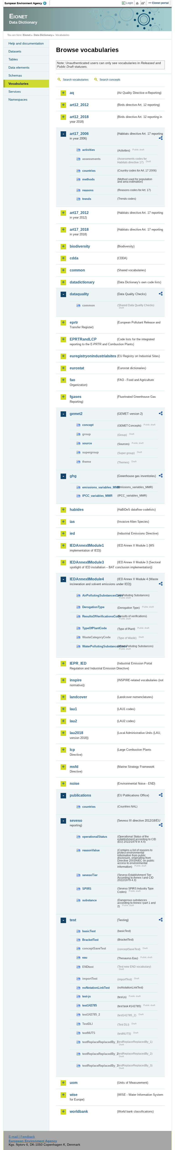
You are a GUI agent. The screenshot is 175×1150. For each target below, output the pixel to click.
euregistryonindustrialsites (93, 356)
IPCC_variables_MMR (97, 495)
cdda (74, 258)
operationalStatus (94, 836)
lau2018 (76, 733)
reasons (87, 190)
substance (89, 900)
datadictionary (82, 282)
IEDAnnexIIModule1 (87, 545)
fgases (75, 397)
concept (87, 425)
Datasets (14, 51)
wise (73, 1095)
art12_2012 (79, 105)
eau (84, 957)
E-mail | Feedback (22, 1136)
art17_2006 (79, 134)
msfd (74, 767)
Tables (13, 59)
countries (88, 170)
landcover (78, 697)
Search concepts (110, 79)
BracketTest (90, 939)
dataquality (79, 294)
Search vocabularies (75, 79)
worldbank (79, 1111)
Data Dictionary (43, 35)
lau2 (73, 721)
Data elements (18, 67)
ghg (73, 476)
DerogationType (93, 607)
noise (74, 783)
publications (80, 795)
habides (77, 510)
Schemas (15, 75)
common (77, 270)
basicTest (88, 931)
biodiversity (80, 246)
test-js (86, 996)
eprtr (74, 322)
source (87, 443)
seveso (76, 820)
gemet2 (76, 414)
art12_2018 (79, 117)
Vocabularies (18, 83)
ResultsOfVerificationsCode (99, 616)
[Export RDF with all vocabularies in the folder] (160, 139)
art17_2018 (79, 229)
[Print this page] (138, 3)
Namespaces (17, 99)
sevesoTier (90, 875)
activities (88, 150)
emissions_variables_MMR (99, 487)
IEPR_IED (78, 663)
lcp (72, 750)
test (73, 920)
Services (14, 91)
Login (129, 3)
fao (72, 380)
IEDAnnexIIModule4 (87, 579)
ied (72, 533)
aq (72, 93)
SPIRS (86, 888)
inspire (76, 680)
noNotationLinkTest (96, 987)
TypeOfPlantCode (94, 628)
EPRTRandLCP (83, 339)
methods (88, 179)
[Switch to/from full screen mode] (144, 3)
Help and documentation (26, 43)
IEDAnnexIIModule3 (87, 562)
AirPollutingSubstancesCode (99, 595)
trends (86, 199)
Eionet (27, 35)
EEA (27, 3)
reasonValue (91, 850)
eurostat (77, 368)
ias (72, 522)
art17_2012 (79, 213)
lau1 (73, 709)
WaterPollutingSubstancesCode (99, 646)
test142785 (89, 1005)
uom (73, 1083)
